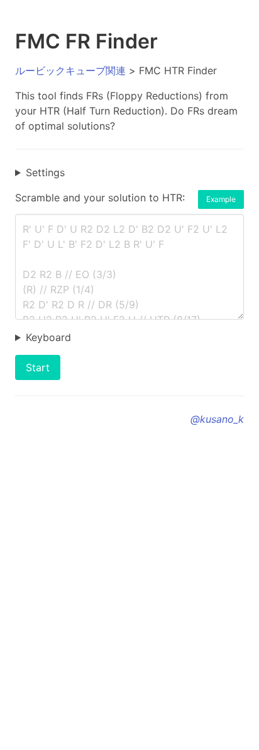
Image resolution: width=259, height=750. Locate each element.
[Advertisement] (129, 586)
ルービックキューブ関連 (70, 70)
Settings (45, 172)
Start (38, 367)
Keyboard (48, 337)
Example (221, 199)
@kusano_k (217, 419)
